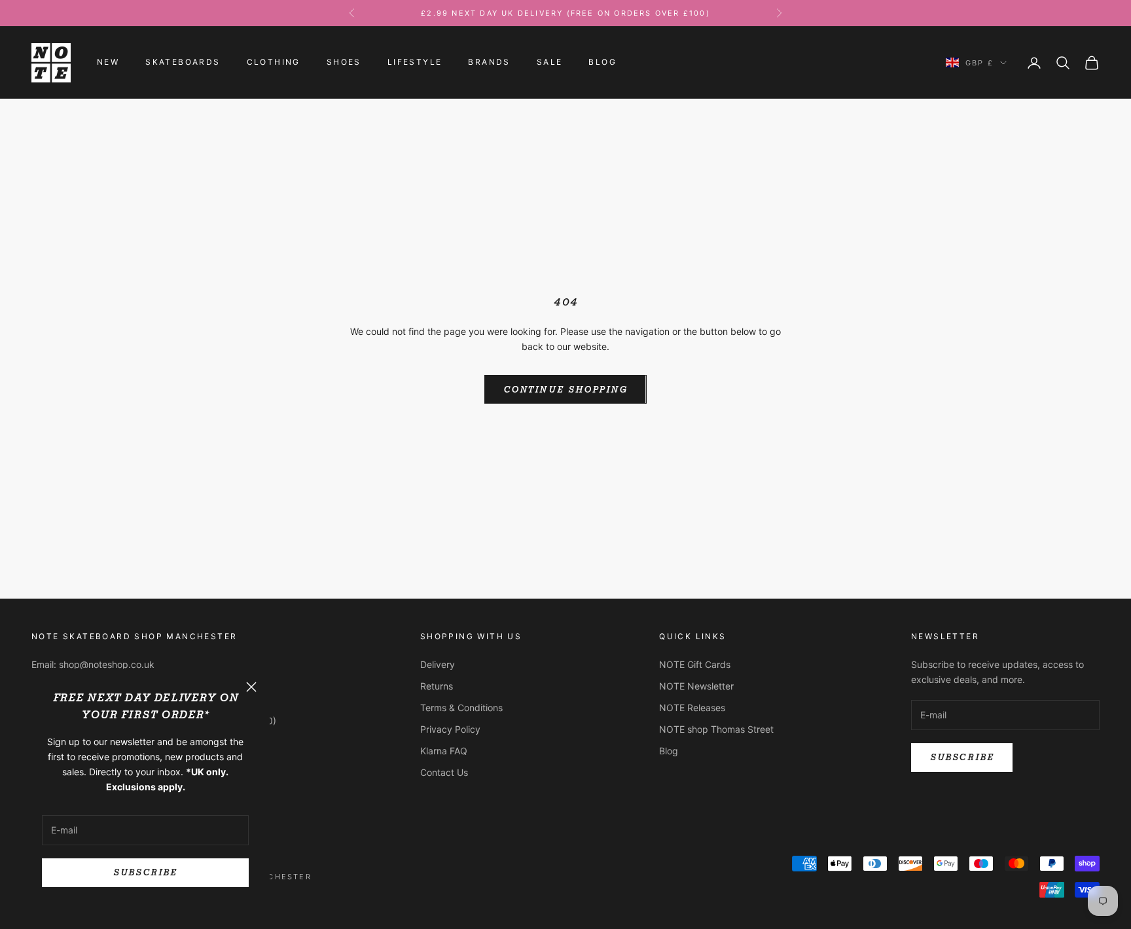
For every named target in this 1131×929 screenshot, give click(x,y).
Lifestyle (414, 62)
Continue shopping (565, 389)
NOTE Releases (692, 707)
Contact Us (444, 772)
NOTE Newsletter (696, 686)
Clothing (273, 62)
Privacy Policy (450, 729)
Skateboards (182, 62)
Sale (550, 62)
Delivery (437, 664)
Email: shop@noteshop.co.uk (92, 664)
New (108, 62)
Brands (489, 62)
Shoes (344, 62)
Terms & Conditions (461, 707)
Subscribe (145, 872)
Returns (436, 686)
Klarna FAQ (443, 750)
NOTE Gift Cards (694, 664)
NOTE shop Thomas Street (716, 729)
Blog (602, 62)
